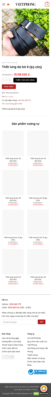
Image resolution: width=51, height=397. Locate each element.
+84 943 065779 (24, 100)
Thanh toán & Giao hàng (12, 345)
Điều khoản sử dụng (36, 358)
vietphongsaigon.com (24, 393)
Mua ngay (9, 86)
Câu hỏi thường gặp (10, 338)
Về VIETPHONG (34, 338)
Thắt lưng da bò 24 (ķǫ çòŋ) (13, 159)
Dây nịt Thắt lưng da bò (10, 62)
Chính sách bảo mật (36, 361)
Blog (29, 365)
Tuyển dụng (32, 355)
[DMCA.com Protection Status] (41, 393)
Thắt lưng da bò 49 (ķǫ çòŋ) (13, 199)
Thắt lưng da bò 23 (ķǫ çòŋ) (13, 278)
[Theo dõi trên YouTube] (12, 357)
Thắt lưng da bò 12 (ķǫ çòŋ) (38, 238)
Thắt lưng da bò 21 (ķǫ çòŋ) (13, 238)
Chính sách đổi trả (9, 348)
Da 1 (6, 97)
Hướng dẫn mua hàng (11, 341)
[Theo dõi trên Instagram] (8, 357)
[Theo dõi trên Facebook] (4, 357)
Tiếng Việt (9, 4)
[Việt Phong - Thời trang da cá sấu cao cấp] (25, 4)
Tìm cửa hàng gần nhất (12, 103)
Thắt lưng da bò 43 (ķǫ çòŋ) (38, 159)
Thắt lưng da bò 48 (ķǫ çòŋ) (38, 278)
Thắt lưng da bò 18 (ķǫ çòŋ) (38, 199)
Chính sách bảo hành (11, 351)
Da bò (11, 97)
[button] (3, 4)
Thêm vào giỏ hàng (25, 80)
